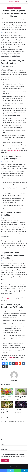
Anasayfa (11, 5)
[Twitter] (7, 363)
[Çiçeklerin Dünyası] (14, 1)
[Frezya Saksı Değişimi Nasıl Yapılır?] (7, 391)
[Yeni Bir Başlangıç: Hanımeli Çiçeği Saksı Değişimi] (7, 404)
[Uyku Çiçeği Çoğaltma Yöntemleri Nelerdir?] (21, 404)
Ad (2, 439)
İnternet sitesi (4, 449)
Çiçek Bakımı (17, 5)
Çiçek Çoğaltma (17, 7)
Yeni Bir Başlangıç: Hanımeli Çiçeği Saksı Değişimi (6, 411)
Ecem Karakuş (6, 19)
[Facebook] (3, 363)
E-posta (3, 444)
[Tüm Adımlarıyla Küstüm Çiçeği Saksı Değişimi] (21, 391)
